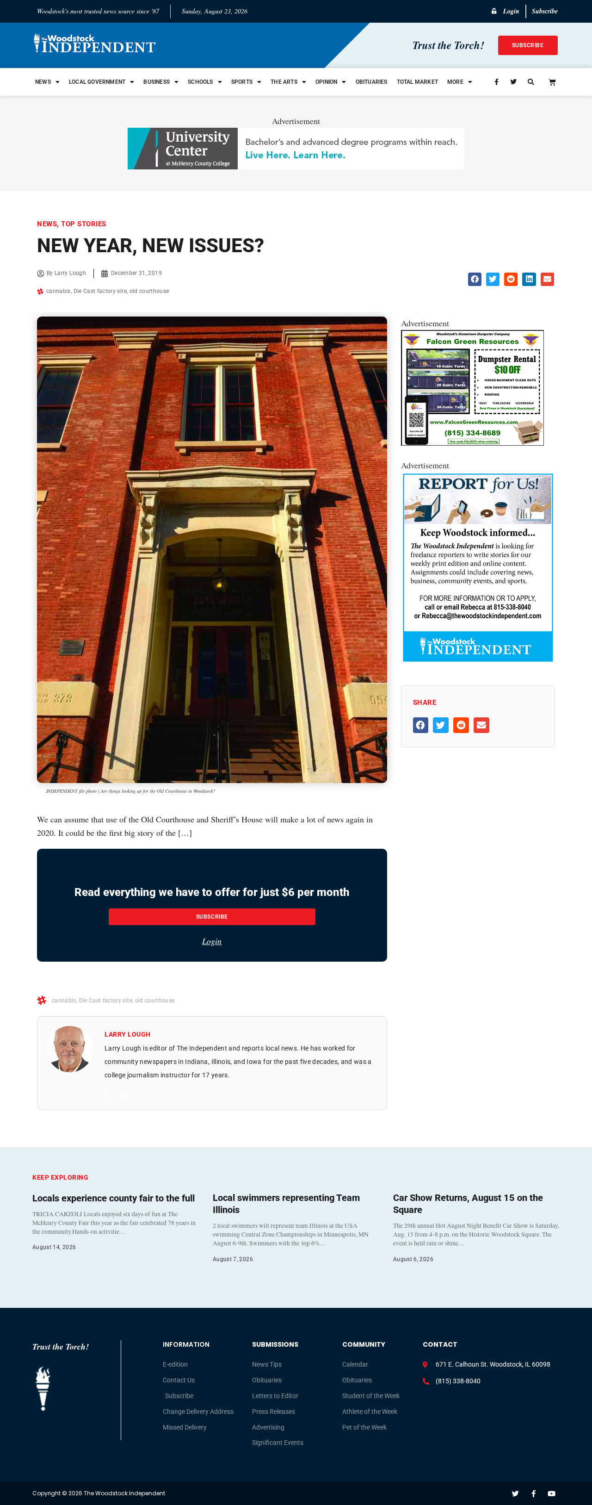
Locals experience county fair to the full (113, 1198)
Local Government (97, 82)
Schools (200, 82)
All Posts (116, 1094)
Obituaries (372, 82)
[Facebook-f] (533, 1493)
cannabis (58, 291)
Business (156, 82)
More (455, 82)
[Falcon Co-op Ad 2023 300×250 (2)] (472, 442)
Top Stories (83, 224)
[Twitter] (515, 1493)
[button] (474, 279)
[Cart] (552, 82)
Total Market (417, 82)
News (43, 82)
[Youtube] (551, 1493)
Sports (242, 82)
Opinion (326, 82)
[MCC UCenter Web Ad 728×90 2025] (296, 166)
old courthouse (149, 291)
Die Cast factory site (100, 291)
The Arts (284, 82)
